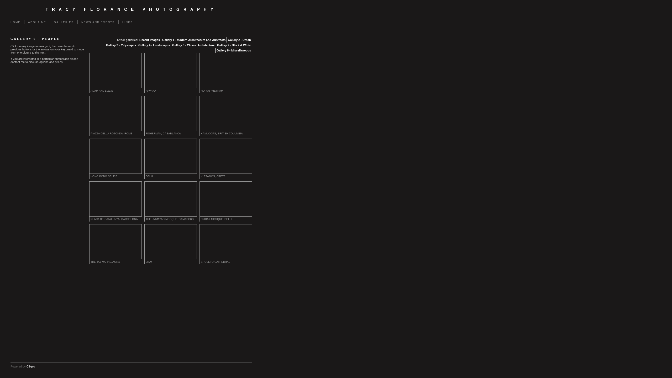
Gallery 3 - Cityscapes (121, 45)
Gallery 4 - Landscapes (154, 45)
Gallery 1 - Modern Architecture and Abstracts (193, 39)
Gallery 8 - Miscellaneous (234, 50)
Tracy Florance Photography (131, 9)
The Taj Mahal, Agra (105, 261)
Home (15, 22)
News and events (98, 22)
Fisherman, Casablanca (163, 133)
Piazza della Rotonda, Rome (111, 133)
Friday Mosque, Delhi (216, 219)
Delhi (150, 176)
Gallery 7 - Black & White (234, 45)
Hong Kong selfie (104, 176)
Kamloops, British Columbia (222, 133)
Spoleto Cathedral (215, 261)
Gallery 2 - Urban (239, 39)
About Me (37, 22)
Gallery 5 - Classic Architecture (193, 45)
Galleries (64, 22)
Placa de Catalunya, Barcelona (114, 219)
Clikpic (31, 366)
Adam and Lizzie (102, 90)
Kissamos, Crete (213, 176)
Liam (149, 261)
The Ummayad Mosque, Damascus (170, 219)
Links (127, 22)
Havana (151, 90)
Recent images (149, 39)
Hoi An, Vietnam (212, 90)
